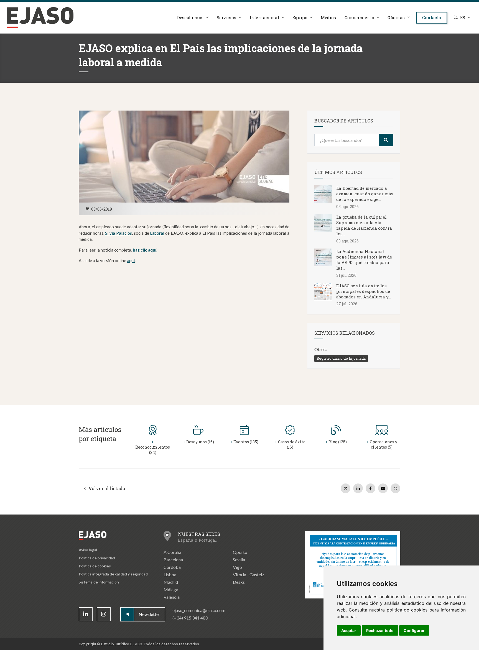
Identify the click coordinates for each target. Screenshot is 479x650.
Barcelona (173, 559)
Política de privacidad (97, 558)
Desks (239, 582)
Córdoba (172, 567)
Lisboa (170, 574)
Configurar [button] (414, 630)
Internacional (264, 17)
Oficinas (396, 17)
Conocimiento (359, 17)
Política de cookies (95, 566)
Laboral (157, 233)
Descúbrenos (190, 17)
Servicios (226, 17)
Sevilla (239, 559)
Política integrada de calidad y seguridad (113, 574)
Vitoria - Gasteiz (248, 574)
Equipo (299, 17)
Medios (328, 17)
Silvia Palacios (118, 233)
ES (462, 17)
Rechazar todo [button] (380, 630)
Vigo (237, 567)
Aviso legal (88, 549)
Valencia (172, 597)
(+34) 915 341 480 (190, 617)
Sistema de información (99, 582)
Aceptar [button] (348, 630)
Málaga (171, 589)
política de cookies (407, 610)
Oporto (240, 552)
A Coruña (172, 552)
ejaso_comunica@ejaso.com (198, 610)
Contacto (431, 17)
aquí (131, 260)
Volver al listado (106, 488)
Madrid (171, 582)
